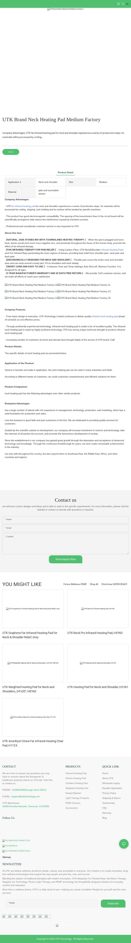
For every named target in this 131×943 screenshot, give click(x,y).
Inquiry (10, 152)
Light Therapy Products (77, 798)
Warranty (106, 813)
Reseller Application (112, 788)
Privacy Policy (109, 793)
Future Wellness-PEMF (75, 584)
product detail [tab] (65, 172)
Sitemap (6, 857)
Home (105, 773)
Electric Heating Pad (76, 778)
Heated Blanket (73, 793)
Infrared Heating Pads (112, 249)
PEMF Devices (73, 803)
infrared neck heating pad (105, 316)
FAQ (104, 808)
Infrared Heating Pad (76, 773)
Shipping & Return (111, 798)
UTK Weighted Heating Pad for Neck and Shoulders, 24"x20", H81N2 (28, 689)
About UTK (107, 778)
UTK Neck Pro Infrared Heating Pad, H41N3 (95, 633)
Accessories (72, 808)
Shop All (94, 584)
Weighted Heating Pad (77, 788)
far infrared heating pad (23, 206)
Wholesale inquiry (111, 783)
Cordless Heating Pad (77, 783)
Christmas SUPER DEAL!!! (114, 584)
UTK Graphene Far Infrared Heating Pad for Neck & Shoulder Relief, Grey (29, 635)
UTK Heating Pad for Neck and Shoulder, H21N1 (97, 687)
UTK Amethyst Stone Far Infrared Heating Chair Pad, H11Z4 (32, 743)
